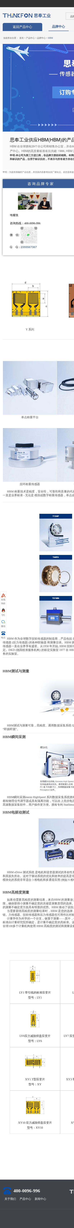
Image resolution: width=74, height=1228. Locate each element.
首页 (21, 38)
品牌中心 (58, 26)
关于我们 (10, 1199)
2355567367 (29, 247)
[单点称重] (30, 387)
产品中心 (30, 38)
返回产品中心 (22, 27)
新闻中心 (40, 1199)
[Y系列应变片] (30, 300)
